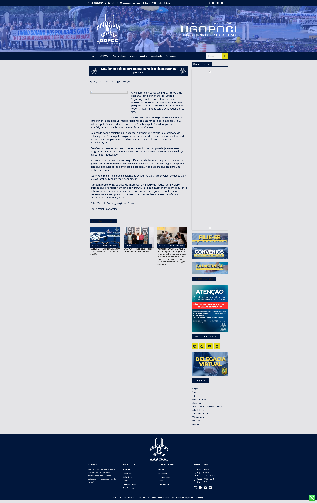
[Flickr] (222, 3)
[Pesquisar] (225, 56)
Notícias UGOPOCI (106, 82)
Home (93, 56)
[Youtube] (217, 3)
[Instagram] (209, 3)
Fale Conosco (171, 56)
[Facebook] (213, 3)
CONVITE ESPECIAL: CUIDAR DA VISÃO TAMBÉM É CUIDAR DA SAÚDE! (105, 251)
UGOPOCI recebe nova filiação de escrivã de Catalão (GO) (138, 250)
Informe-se (96, 246)
